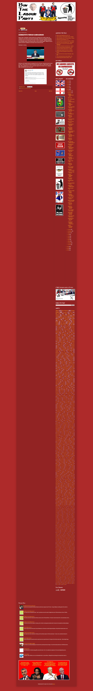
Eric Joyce (62, 547)
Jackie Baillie (67, 551)
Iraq (56, 403)
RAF (56, 475)
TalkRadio (64, 350)
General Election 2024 (66, 371)
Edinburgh (57, 418)
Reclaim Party (70, 414)
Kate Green (60, 452)
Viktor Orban (63, 503)
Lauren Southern (65, 521)
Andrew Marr (71, 376)
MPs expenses (59, 453)
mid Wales (72, 504)
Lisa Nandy (66, 342)
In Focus (66, 412)
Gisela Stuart (57, 466)
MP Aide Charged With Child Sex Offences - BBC (64, 57)
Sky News (71, 382)
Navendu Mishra (63, 525)
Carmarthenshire (58, 541)
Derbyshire (66, 365)
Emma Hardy (72, 487)
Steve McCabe (72, 531)
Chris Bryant (63, 351)
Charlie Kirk (70, 484)
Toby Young (68, 501)
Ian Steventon (69, 550)
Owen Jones (67, 327)
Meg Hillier (63, 523)
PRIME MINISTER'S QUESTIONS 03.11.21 (71, 219)
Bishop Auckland (66, 539)
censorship (72, 332)
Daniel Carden (60, 544)
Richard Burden (58, 530)
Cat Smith (62, 541)
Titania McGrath (67, 579)
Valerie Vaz (63, 582)
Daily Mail (67, 424)
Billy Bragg (60, 539)
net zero (58, 362)
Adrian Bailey (57, 445)
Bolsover (57, 540)
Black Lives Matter (63, 317)
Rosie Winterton (58, 531)
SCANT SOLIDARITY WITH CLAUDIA (71, 210)
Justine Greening (71, 518)
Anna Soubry (66, 401)
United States (72, 325)
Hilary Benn (62, 427)
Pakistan (62, 392)
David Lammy (62, 323)
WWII (62, 479)
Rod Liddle (72, 530)
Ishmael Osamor (65, 515)
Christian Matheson (66, 542)
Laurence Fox (71, 380)
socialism (73, 345)
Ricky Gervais (69, 454)
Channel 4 (61, 446)
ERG (60, 510)
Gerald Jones (57, 549)
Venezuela (62, 431)
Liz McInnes (70, 521)
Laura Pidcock (72, 365)
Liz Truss (67, 438)
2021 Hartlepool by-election (67, 400)
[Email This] (27, 86)
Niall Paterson (57, 526)
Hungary (61, 550)
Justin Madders (66, 518)
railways (69, 421)
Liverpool (60, 356)
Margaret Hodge (66, 471)
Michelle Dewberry (63, 565)
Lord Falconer (66, 522)
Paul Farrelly (58, 474)
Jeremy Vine (70, 412)
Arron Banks (66, 535)
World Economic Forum (70, 361)
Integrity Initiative (59, 551)
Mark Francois (70, 560)
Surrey (63, 359)
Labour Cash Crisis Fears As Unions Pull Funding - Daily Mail (65, 54)
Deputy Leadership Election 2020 (64, 367)
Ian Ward (73, 550)
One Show (69, 569)
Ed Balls (71, 447)
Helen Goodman (67, 549)
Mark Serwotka (60, 561)
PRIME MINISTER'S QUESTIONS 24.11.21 (71, 125)
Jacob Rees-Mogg (58, 380)
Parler (63, 420)
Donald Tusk (66, 463)
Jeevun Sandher (65, 516)
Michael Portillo (63, 524)
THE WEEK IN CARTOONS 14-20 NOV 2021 (71, 135)
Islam (58, 333)
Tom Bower (72, 579)
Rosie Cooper (60, 455)
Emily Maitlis (57, 464)
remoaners (57, 316)
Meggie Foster (69, 523)
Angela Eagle (66, 460)
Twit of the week (59, 421)
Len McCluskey (71, 391)
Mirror (59, 454)
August (69, 232)
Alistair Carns (64, 482)
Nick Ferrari (62, 376)
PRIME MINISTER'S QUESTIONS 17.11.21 (71, 151)
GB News (62, 327)
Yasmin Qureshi (58, 504)
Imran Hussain (67, 467)
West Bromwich (67, 431)
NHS (70, 375)
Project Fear (71, 474)
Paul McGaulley (61, 570)
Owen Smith (68, 404)
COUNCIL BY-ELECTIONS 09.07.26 (29, 622)
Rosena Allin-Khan (67, 392)
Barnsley (62, 536)
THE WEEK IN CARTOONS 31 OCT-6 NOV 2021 (71, 195)
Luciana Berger (71, 419)
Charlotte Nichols (58, 424)
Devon (68, 362)
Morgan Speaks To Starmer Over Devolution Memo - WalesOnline (65, 44)
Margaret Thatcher (71, 471)
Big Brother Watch (69, 538)
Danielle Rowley (64, 509)
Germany (66, 426)
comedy (65, 393)
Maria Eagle (62, 560)
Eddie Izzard (61, 412)
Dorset (58, 412)
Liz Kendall (67, 492)
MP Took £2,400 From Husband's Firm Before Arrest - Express (65, 52)
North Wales (57, 363)
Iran (72, 371)
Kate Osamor (69, 437)
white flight (64, 584)
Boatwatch (72, 326)
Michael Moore (58, 565)
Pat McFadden (58, 527)
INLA (68, 514)
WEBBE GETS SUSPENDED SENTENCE (70, 207)
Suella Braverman (69, 500)
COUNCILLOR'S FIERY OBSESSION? (71, 216)
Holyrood (65, 449)
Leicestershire (72, 377)
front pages (63, 481)
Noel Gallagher (70, 568)
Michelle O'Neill (67, 495)
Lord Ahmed (61, 558)
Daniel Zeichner (60, 447)
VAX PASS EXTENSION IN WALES (71, 183)
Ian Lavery (69, 388)
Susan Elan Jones (62, 578)
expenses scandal (71, 444)
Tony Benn (66, 532)
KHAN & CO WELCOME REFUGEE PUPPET (71, 201)
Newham (72, 525)
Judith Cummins (60, 556)
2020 (68, 246)
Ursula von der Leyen (71, 430)
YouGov (57, 360)
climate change (67, 345)
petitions (58, 366)
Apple (63, 535)
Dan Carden (68, 462)
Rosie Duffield (58, 372)
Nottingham (64, 397)
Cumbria (71, 387)
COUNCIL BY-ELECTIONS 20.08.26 (29, 632)
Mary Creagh (72, 403)
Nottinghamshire (64, 349)
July (68, 234)
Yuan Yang (62, 533)
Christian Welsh (72, 542)
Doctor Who (62, 463)
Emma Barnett (68, 487)
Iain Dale (60, 397)
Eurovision (60, 512)
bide (73, 582)
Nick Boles (62, 526)
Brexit (71, 312)
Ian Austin (71, 359)
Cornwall (66, 434)
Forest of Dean (63, 548)
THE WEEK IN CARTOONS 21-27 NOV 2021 (71, 110)
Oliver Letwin (64, 473)
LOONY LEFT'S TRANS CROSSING (71, 172)
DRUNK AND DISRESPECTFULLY (71, 170)
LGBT (58, 327)
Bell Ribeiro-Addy (64, 406)
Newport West (62, 439)
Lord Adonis (70, 351)
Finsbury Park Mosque (63, 435)
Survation (63, 477)
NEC (59, 414)
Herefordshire (59, 488)
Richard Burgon (63, 333)
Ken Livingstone (65, 452)
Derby (73, 509)
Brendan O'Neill (61, 540)
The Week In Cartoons (66, 316)
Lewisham (65, 557)
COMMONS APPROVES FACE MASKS (71, 95)
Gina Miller (71, 465)
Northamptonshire (58, 420)
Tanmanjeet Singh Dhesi (69, 477)
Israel (66, 346)
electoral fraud (72, 431)
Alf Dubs (70, 506)
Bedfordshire (72, 411)
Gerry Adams (57, 449)
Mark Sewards (65, 561)
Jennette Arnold (65, 553)
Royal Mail (67, 573)
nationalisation (66, 583)
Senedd (65, 430)
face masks (62, 348)
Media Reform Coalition (70, 562)
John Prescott (64, 517)
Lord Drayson (66, 558)
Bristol (61, 369)
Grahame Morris (70, 513)
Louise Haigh (57, 439)
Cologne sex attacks (58, 509)
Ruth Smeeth (72, 440)
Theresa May (63, 353)
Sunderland (58, 532)
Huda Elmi (65, 514)
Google (72, 466)
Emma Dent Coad (62, 464)
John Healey (59, 490)
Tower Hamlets (71, 478)
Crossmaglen (62, 462)
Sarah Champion (63, 441)
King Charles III (63, 470)
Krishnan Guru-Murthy (69, 470)
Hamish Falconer (62, 549)
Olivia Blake (65, 496)
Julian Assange (64, 490)
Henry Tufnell (57, 550)
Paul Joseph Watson (66, 409)
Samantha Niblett (66, 574)
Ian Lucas (68, 488)
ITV (70, 514)
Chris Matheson (65, 508)
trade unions (64, 366)
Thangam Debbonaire (59, 478)
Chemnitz (58, 542)
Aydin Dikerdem (72, 535)
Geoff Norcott (72, 548)
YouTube (66, 389)
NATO (69, 472)
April (69, 239)
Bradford (62, 402)
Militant (62, 566)
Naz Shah (62, 382)
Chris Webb (61, 542)
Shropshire (63, 405)
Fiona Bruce (71, 512)
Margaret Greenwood (71, 559)
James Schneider (63, 552)
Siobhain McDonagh (61, 576)
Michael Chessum (62, 564)
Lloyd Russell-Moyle (65, 368)
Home (36, 91)
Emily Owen (58, 547)
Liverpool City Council (71, 452)
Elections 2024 (65, 510)
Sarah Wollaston (68, 441)
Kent (61, 337)
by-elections (67, 344)
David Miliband (61, 486)
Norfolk (66, 358)
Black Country (62, 391)
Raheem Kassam (60, 475)
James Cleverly (59, 450)
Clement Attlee (58, 543)
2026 (68, 81)
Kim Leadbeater (69, 491)
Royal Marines (72, 573)
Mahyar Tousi (60, 471)
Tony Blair (72, 327)
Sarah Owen (64, 575)
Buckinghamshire (65, 423)
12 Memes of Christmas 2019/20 (68, 394)
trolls (70, 386)
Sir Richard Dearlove (68, 576)
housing (68, 504)
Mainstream (65, 559)
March (69, 241)
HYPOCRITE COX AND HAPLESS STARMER (71, 191)
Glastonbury (62, 466)
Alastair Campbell (64, 352)
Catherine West (71, 423)
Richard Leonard (61, 430)
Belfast (69, 366)
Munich (72, 495)
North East (70, 526)
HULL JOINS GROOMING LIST (71, 113)
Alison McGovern (63, 445)
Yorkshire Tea (57, 533)
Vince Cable (68, 503)
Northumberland (59, 473)
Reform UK (68, 343)
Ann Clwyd (70, 460)
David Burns (70, 544)
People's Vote (72, 342)
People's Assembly (72, 570)
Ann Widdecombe (61, 461)
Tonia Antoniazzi (65, 398)
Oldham (73, 526)
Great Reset (61, 358)
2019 (68, 248)
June (69, 236)
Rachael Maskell (58, 440)
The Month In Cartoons (70, 363)
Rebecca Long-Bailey (60, 343)
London (65, 313)
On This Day (63, 322)
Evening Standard (66, 547)
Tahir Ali (62, 532)
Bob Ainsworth (71, 539)
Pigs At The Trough (62, 497)
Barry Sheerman (58, 402)
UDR (70, 398)
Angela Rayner (61, 320)
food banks (61, 583)
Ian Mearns (64, 550)
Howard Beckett (58, 467)
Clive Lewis (64, 357)
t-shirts (61, 584)
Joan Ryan (57, 469)
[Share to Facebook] (30, 86)
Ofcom (59, 569)
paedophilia (71, 389)
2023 (68, 86)
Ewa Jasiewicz (72, 547)
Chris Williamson (70, 370)
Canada (66, 391)
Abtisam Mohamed (61, 505)
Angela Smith (58, 406)
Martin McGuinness (64, 453)
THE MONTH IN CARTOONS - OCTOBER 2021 (70, 222)
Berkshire (57, 391)
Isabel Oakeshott (62, 489)
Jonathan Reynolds (62, 437)
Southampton (65, 499)
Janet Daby (57, 553)
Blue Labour (71, 461)
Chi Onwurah (60, 508)
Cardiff (72, 402)
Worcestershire (58, 386)
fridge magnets (58, 481)
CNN (56, 417)
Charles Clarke (72, 541)
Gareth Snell (67, 465)
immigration (69, 314)
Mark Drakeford (63, 339)
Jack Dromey (64, 436)
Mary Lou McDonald (59, 472)
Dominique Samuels (71, 486)
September (70, 231)
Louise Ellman (65, 419)
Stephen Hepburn (71, 455)
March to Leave (66, 429)
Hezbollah (61, 514)
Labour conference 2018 (59, 521)
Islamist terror (23, 88)
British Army (66, 336)
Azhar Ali (66, 483)
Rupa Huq (70, 475)
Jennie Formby (70, 516)
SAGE (66, 376)
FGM (63, 512)
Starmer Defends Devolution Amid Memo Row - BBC (64, 47)
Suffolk (65, 378)
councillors (69, 337)
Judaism (60, 419)
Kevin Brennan (58, 470)
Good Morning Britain (65, 379)
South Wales (71, 333)
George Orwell (66, 448)
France (69, 406)
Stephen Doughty (67, 420)
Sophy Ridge (63, 361)
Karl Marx (70, 427)
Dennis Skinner (72, 395)
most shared (60, 318)
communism (59, 328)
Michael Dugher (68, 564)
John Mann (72, 367)
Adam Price (72, 458)
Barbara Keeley (58, 536)
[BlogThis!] (28, 86)
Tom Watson (69, 353)
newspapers (70, 583)
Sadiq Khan (58, 319)
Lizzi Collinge (69, 557)
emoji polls (66, 444)
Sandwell (70, 574)
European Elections (59, 336)
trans (72, 335)
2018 (68, 250)
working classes (59, 365)
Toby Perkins (64, 501)
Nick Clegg (70, 567)
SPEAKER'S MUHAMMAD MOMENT (70, 175)
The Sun (60, 501)
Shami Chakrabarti (59, 499)
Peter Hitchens (64, 454)
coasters (66, 533)
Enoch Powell (57, 435)
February (69, 242)
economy (57, 369)
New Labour (72, 472)
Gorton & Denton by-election (61, 396)
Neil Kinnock (68, 525)
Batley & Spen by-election (64, 387)
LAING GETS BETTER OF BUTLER (71, 119)
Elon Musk (65, 369)
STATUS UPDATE (26, 654)
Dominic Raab (68, 384)
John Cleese (60, 517)
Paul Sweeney (64, 527)
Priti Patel (57, 353)
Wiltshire (57, 444)
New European (66, 567)
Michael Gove (71, 408)
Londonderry (72, 438)
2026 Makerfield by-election (60, 411)
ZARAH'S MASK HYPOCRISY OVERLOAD (70, 213)
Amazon (72, 432)
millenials (57, 505)
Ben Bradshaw (70, 378)
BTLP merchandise (71, 422)
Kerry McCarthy (59, 491)
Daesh (61, 377)
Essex (58, 348)
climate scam (59, 370)
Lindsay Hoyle (63, 438)
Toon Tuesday (66, 318)
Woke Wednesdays (68, 334)
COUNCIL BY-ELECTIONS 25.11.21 (70, 116)
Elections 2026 (71, 434)
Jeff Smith (61, 553)
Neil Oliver (57, 340)
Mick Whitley (69, 565)
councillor (57, 583)
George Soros (71, 435)
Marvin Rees (70, 453)
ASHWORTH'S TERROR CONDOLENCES (70, 154)
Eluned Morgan (59, 487)
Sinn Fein (67, 405)
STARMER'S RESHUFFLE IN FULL (71, 101)
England (72, 362)
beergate (73, 398)
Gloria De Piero (68, 466)
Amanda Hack (66, 534)
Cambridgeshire (66, 374)
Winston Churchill (72, 405)
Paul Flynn (62, 474)
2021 (68, 89)
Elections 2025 (58, 426)
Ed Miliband (69, 331)
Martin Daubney (61, 495)
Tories (63, 314)
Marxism (71, 360)
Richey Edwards (66, 332)
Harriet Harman (58, 427)
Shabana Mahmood (64, 372)
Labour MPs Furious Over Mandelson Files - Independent (65, 42)
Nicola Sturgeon (60, 345)
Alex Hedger (61, 534)
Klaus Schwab (62, 428)
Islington (71, 379)
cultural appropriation (67, 415)
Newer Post (20, 91)
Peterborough (71, 358)
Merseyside (57, 392)
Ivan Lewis (67, 489)
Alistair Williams (67, 432)
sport (56, 358)
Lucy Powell (57, 382)
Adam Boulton (67, 505)
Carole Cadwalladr (64, 484)
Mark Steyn (69, 561)
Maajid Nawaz (61, 429)
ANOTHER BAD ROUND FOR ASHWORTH (70, 128)
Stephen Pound (63, 577)
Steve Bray (68, 443)
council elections (69, 393)
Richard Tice (68, 530)
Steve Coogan (68, 531)
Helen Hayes (72, 549)
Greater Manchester (67, 330)
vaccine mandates (70, 410)
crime (63, 325)
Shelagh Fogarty (65, 455)
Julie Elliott (64, 556)
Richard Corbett (63, 530)
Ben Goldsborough (58, 538)
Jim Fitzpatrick (70, 450)
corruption (68, 480)
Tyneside (72, 443)
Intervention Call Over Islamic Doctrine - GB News (64, 48)
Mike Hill (73, 524)
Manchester (57, 352)
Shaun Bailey (58, 405)
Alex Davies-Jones (58, 482)
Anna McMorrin (62, 483)
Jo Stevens (71, 467)
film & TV (64, 370)
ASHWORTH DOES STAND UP (70, 198)
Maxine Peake (65, 472)
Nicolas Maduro (61, 568)
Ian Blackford (62, 418)
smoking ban (70, 533)
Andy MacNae (60, 535)
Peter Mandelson (70, 357)
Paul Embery (71, 439)
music (60, 394)
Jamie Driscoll (60, 516)
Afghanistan (57, 395)
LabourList (57, 557)
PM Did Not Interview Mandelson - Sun (62, 39)
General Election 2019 (64, 324)
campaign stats (59, 400)
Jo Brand (71, 489)
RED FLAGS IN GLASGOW (70, 178)
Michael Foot (73, 564)
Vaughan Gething (58, 431)
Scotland (68, 320)
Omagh (66, 569)
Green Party (71, 352)
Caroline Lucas (67, 395)
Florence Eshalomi (61, 465)
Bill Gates (72, 415)
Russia (62, 340)
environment (58, 432)
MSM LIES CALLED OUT (70, 189)
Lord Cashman (61, 522)
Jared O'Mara (70, 436)
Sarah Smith (69, 575)
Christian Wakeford (71, 508)
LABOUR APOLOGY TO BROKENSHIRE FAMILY (71, 132)
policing (67, 335)
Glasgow (64, 388)
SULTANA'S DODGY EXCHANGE (70, 145)
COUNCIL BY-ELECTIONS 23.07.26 (29, 611)
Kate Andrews (66, 469)
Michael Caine (57, 564)
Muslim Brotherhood (66, 566)
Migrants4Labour (69, 524)
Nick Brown (66, 526)
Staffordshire (58, 359)
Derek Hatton (57, 510)
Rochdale (62, 440)
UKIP (72, 385)
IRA (72, 318)
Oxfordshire (59, 385)
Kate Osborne (71, 469)
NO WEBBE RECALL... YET (71, 181)
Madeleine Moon (72, 492)
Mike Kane (73, 565)
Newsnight (67, 439)
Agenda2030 (57, 506)
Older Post (50, 91)
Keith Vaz (60, 413)
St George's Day (71, 499)
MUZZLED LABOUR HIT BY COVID (70, 167)
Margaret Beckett (67, 493)
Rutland (73, 475)
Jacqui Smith (72, 551)
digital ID (71, 368)
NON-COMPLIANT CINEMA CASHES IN (71, 142)
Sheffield (61, 389)
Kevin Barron (65, 413)
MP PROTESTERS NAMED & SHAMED (29, 643)
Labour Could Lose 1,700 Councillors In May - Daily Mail (65, 36)
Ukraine (68, 350)
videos (30, 88)
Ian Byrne (69, 449)
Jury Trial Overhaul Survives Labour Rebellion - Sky (64, 56)
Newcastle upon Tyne (59, 496)
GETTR (56, 513)
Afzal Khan (61, 395)
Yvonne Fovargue (63, 504)
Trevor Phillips (72, 420)
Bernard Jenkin (64, 538)
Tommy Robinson (72, 409)
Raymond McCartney (62, 573)
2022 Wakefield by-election (69, 481)
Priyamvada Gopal (68, 497)
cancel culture (64, 386)
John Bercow (62, 360)
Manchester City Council (60, 493)
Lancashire (62, 335)
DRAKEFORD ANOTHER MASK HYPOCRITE (71, 147)
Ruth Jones (61, 574)
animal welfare (63, 480)
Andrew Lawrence (69, 482)
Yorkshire (72, 319)
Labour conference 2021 (68, 428)
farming (62, 432)
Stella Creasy (63, 363)
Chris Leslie (66, 446)
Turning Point (59, 410)
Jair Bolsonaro (57, 552)
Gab (68, 435)
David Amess (71, 424)
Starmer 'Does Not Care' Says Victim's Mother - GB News (65, 40)
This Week (62, 579)
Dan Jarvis (58, 463)
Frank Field (62, 426)
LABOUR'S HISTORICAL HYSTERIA (70, 226)
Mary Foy (59, 523)
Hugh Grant (64, 488)
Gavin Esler (67, 548)
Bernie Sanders (59, 423)
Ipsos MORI (60, 515)
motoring (69, 457)
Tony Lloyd (61, 456)
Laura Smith (70, 413)
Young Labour (70, 582)
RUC (67, 382)
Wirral (72, 503)
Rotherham (60, 398)
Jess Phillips (62, 334)
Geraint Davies (71, 448)
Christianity (57, 462)
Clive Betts (62, 543)
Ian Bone (62, 467)
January (69, 244)
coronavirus (65, 312)
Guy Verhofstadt (69, 396)
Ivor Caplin (73, 449)
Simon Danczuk (63, 531)
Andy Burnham (67, 326)
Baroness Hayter (63, 507)
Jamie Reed (72, 552)
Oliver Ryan (62, 569)
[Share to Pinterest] (31, 86)
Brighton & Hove (62, 384)
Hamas (73, 384)
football (57, 337)
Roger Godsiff (65, 475)
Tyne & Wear (65, 421)
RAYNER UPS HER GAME (70, 161)
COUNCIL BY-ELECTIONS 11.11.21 (70, 164)
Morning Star (58, 525)
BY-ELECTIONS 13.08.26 (27, 638)
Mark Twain (73, 561)
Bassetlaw (72, 536)
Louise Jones (70, 558)
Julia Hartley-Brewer (63, 354)
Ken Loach (73, 490)
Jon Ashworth (27, 88)
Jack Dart (63, 551)
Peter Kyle (73, 404)
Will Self (67, 582)
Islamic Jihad (70, 515)
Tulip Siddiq (58, 503)
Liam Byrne (66, 408)
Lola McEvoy (57, 558)
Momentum (72, 344)
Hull (63, 408)
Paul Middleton (67, 570)
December (69, 91)
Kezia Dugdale (72, 556)
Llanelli (73, 557)
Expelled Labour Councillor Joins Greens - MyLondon (64, 50)
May (69, 237)
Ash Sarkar (59, 357)
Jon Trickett (61, 469)
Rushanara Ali (65, 498)
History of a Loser (58, 436)
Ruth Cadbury (57, 574)
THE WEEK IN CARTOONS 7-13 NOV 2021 (71, 158)
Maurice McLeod (64, 562)
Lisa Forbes (63, 492)
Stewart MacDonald (68, 577)
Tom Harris (72, 501)
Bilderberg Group (71, 483)
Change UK (72, 374)
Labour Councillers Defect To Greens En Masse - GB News (65, 38)
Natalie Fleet (61, 567)
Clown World (66, 543)
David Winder (69, 509)
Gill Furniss (60, 513)
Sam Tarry (58, 441)
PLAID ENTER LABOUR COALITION (71, 107)
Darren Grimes (60, 417)
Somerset (57, 383)
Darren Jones (66, 417)
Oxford (57, 430)
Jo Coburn (66, 427)
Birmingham (61, 342)
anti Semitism (65, 319)
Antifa (67, 359)
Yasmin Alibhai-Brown (62, 457)
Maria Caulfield (58, 560)
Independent (57, 489)
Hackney (61, 449)
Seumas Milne (59, 477)
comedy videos (61, 444)
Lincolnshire (59, 368)
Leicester (67, 360)
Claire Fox (70, 446)
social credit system (67, 458)
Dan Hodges (72, 462)
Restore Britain (60, 498)
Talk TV (67, 578)
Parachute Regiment (64, 414)
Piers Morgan (66, 356)
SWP (69, 498)
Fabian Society (67, 512)
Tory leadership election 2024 (68, 456)
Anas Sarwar (61, 422)
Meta (72, 523)
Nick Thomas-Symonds (59, 409)
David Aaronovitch (65, 544)
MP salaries (60, 559)
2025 (68, 82)
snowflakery (62, 458)
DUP (65, 462)
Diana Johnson (66, 486)
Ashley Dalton (67, 461)
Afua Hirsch (71, 505)
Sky (73, 576)
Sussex (65, 337)
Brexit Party (72, 328)
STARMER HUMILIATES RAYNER (70, 104)
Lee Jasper (61, 557)
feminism (73, 340)
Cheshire (57, 351)
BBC (68, 323)
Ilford (72, 488)
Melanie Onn (71, 429)
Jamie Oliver (67, 552)
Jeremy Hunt (64, 450)
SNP (72, 350)
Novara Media (69, 397)
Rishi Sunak (59, 330)
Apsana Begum (71, 401)
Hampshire (69, 354)
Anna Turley (68, 445)
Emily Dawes (70, 510)
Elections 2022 (71, 463)
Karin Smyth (69, 490)
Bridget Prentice (67, 540)
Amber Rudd (62, 460)
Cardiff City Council (58, 484)
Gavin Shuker (61, 448)
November (69, 92)
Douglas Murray (66, 447)
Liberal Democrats (64, 341)
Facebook (61, 344)
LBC (61, 332)
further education (64, 410)
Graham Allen (64, 513)
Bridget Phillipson (67, 402)
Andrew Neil (63, 362)
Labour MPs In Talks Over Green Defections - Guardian (65, 46)
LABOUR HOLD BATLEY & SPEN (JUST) (29, 605)
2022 (68, 87)
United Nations (58, 479)
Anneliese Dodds (67, 411)
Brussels (72, 540)
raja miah (57, 584)
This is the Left (65, 478)
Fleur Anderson (58, 548)
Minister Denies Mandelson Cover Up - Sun (63, 35)
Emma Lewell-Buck (68, 464)
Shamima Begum (66, 385)
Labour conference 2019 (66, 403)
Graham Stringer (71, 426)
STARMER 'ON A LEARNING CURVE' (71, 186)
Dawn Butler (71, 349)
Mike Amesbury (59, 404)
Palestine (71, 336)
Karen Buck (68, 556)
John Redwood (69, 517)
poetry (73, 583)
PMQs (69, 322)
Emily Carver (63, 487)
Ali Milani (58, 460)
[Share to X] (29, 86)
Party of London (69, 473)
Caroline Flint (58, 379)
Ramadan (57, 573)
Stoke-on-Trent (63, 500)
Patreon (73, 473)
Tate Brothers (70, 578)
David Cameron (71, 417)
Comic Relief (70, 543)
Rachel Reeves (58, 325)
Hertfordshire (65, 375)
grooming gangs (65, 328)
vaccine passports (71, 346)
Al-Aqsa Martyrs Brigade (64, 506)
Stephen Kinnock (60, 415)
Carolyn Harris (69, 507)
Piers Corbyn (67, 474)
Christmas (63, 424)
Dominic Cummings (60, 346)
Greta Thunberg (59, 408)
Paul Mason (70, 496)
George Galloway (58, 350)
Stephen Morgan (58, 577)
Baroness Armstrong (67, 536)
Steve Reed (57, 456)
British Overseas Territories (60, 434)
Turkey (70, 532)
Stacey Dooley (58, 500)
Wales (72, 324)
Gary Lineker (72, 406)
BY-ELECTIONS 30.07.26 (27, 627)
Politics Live (58, 361)
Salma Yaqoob (72, 498)
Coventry (57, 377)
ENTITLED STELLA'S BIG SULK (71, 122)
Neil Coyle (64, 404)
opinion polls (68, 348)
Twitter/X (60, 582)
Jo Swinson (65, 380)
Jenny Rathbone (71, 553)
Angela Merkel (66, 422)
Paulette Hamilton (69, 527)
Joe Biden (58, 326)
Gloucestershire (71, 369)
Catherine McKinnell (67, 541)
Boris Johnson (58, 313)
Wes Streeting (67, 340)
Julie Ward (60, 518)
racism (67, 325)
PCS (71, 569)
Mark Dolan (66, 560)
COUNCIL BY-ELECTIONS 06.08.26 (29, 616)
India (70, 418)
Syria (61, 393)
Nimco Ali (65, 568)
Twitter (57, 334)
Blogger (54, 684)
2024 (68, 84)
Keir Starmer (65, 311)
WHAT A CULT (70, 97)
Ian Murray (66, 418)
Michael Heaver (58, 524)
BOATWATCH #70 (26, 648)
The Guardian (62, 383)
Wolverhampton (67, 479)
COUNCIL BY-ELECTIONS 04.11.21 (70, 203)
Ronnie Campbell (67, 440)
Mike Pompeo (58, 566)
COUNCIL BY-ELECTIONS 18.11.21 (70, 139)
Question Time (59, 378)
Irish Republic (60, 403)
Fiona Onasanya (58, 388)
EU (62, 326)
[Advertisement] (45, 23)
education (60, 374)
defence (72, 480)
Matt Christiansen (59, 562)
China (58, 341)
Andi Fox (70, 534)
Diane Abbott (72, 317)
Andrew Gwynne (61, 401)
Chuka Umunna (58, 371)
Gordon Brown (59, 375)
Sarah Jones (60, 575)
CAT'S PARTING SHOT (71, 99)
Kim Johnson (64, 491)
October (69, 229)
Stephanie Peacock (62, 443)
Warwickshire (69, 383)
